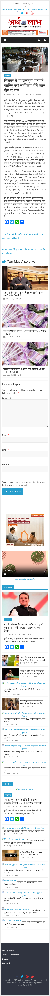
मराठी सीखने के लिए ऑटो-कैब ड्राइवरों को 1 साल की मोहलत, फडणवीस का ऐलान (23, 627)
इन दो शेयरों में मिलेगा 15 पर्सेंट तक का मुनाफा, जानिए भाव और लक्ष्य (23, 251)
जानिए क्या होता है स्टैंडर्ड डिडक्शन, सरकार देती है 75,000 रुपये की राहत (23, 801)
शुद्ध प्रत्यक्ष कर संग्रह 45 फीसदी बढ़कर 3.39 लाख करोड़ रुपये (24, 332)
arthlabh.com (24, 980)
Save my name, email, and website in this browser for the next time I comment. (24, 483)
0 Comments (36, 95)
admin (26, 95)
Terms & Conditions (10, 955)
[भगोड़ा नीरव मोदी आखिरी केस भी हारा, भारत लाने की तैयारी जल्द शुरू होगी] (24, 729)
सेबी (19, 982)
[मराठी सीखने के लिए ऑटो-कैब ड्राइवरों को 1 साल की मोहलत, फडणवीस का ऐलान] (25, 593)
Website (5, 464)
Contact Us (6, 963)
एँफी (30, 985)
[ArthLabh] (5, 40)
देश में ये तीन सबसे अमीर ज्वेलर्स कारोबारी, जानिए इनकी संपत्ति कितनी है (23, 294)
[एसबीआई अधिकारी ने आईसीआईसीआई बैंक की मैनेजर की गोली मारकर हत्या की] (10, 656)
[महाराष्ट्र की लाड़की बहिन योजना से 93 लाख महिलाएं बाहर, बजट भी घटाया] (24, 713)
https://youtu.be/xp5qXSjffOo (24, 579)
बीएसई (14, 982)
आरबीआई (25, 982)
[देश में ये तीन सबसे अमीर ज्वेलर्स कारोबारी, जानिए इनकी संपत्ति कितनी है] (25, 267)
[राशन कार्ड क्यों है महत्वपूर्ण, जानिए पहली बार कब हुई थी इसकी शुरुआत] (24, 892)
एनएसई (8, 982)
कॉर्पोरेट (7, 76)
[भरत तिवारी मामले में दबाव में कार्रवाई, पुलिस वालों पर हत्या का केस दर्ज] (24, 762)
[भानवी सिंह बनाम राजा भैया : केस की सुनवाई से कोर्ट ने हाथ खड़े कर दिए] (10, 699)
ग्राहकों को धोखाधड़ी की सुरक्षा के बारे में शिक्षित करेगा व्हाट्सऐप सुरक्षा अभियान (24, 911)
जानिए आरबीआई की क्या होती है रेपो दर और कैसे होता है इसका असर (24, 923)
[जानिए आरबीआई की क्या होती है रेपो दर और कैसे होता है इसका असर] (11, 920)
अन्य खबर (8, 620)
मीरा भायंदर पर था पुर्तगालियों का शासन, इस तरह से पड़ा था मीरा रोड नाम (24, 841)
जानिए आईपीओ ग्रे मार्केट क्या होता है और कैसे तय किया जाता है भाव (31, 853)
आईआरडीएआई (22, 985)
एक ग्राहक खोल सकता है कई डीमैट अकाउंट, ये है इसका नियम (24, 831)
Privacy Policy (8, 950)
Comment (7, 398)
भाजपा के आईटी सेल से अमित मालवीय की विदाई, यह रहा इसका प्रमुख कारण (32, 672)
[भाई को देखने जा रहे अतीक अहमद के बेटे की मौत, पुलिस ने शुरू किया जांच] (24, 683)
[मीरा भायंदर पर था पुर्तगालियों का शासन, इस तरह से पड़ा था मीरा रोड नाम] (13, 839)
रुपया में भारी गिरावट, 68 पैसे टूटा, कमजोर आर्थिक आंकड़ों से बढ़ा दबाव (23, 370)
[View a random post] (45, 40)
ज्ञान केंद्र (8, 795)
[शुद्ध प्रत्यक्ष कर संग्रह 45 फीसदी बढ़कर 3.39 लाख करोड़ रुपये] (25, 305)
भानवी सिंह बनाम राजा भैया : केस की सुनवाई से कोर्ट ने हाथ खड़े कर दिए (31, 702)
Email (5, 449)
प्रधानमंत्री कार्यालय (35, 982)
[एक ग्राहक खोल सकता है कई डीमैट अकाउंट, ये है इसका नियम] (23, 828)
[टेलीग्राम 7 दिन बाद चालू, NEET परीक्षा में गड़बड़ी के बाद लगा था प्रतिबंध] (24, 746)
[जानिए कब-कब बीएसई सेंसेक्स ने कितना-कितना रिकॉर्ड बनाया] (9, 880)
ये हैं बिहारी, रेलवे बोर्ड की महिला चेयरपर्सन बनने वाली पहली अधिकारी (22, 236)
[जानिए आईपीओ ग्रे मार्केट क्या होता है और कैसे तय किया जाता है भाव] (10, 851)
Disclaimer (6, 959)
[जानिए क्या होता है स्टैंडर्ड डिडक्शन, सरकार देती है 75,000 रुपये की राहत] (25, 789)
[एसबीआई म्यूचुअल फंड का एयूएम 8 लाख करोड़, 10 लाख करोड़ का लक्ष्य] (24, 864)
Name (5, 435)
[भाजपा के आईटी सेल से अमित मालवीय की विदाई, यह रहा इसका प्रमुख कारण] (10, 670)
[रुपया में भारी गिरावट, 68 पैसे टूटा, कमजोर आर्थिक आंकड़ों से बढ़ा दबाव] (25, 343)
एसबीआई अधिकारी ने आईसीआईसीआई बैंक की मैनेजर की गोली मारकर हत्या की (32, 658)
